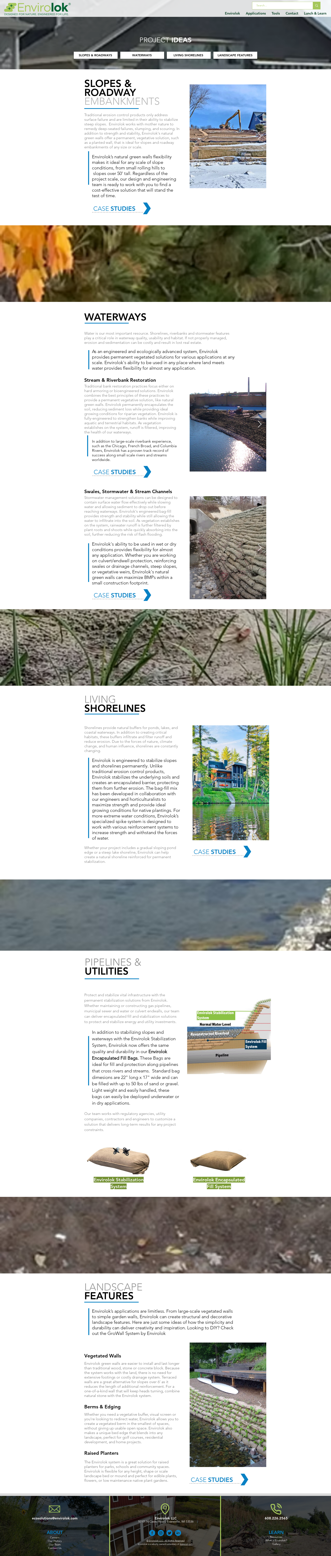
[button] (232, 13)
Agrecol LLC (186, 1544)
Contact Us (54, 1548)
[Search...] (316, 5)
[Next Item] (259, 136)
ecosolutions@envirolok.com (55, 1518)
